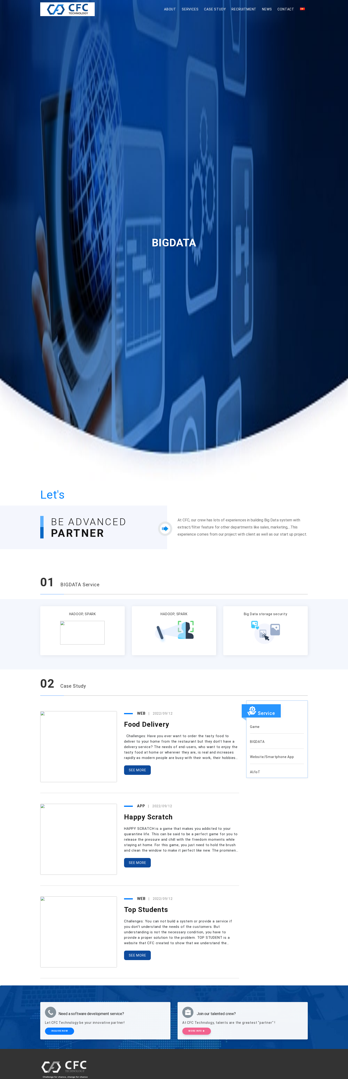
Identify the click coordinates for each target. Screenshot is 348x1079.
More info (195, 1031)
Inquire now (59, 1031)
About (170, 9)
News (267, 9)
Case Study (215, 9)
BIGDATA (257, 742)
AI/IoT (255, 772)
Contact (285, 9)
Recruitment (244, 9)
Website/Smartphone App (272, 757)
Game (255, 727)
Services (190, 9)
